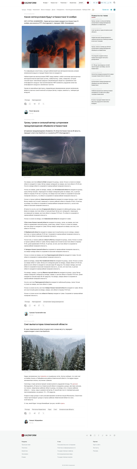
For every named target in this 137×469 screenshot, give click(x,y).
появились (43, 376)
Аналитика (73, 2)
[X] (43, 104)
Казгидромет (36, 100)
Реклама (95, 451)
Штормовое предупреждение (53, 301)
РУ (99, 2)
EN (102, 2)
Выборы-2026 (86, 9)
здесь (63, 403)
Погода (27, 100)
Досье (53, 9)
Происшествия (26, 444)
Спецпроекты (60, 9)
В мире (24, 457)
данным (75, 384)
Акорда (29, 9)
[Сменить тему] (89, 2)
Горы (49, 409)
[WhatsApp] (30, 104)
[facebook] (98, 435)
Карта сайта (96, 444)
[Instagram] (25, 104)
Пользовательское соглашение (66, 444)
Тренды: (24, 9)
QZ (97, 2)
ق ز (108, 2)
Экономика (25, 454)
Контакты (96, 448)
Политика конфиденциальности (66, 448)
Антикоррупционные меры (64, 454)
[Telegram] (34, 104)
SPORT (81, 2)
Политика (24, 448)
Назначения (36, 9)
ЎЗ (110, 2)
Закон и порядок (46, 9)
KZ (94, 2)
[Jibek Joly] (106, 9)
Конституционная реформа (73, 9)
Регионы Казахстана (39, 409)
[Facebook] (39, 104)
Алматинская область (66, 409)
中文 (105, 2)
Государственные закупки (64, 457)
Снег (55, 409)
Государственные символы (65, 451)
